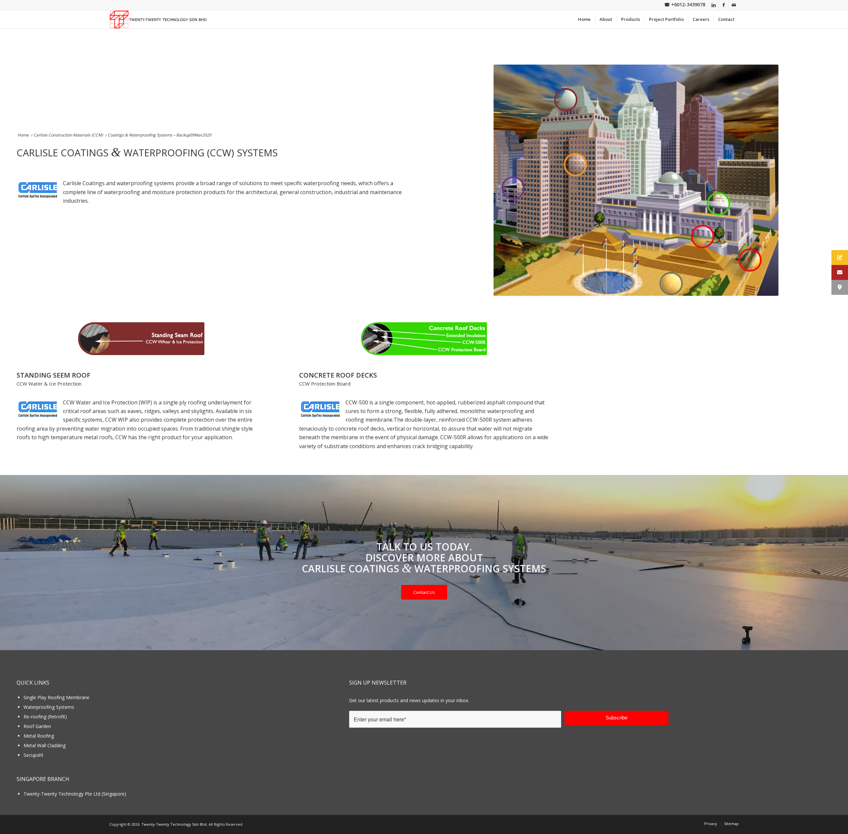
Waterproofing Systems (49, 707)
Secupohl (33, 755)
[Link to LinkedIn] (713, 5)
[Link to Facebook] (723, 5)
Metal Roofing (39, 736)
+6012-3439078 (688, 4)
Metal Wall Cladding (45, 745)
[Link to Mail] (734, 5)
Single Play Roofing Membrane (56, 697)
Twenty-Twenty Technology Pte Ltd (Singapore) (75, 794)
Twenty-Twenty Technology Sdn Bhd (174, 824)
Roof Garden (37, 726)
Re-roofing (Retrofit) (45, 716)
